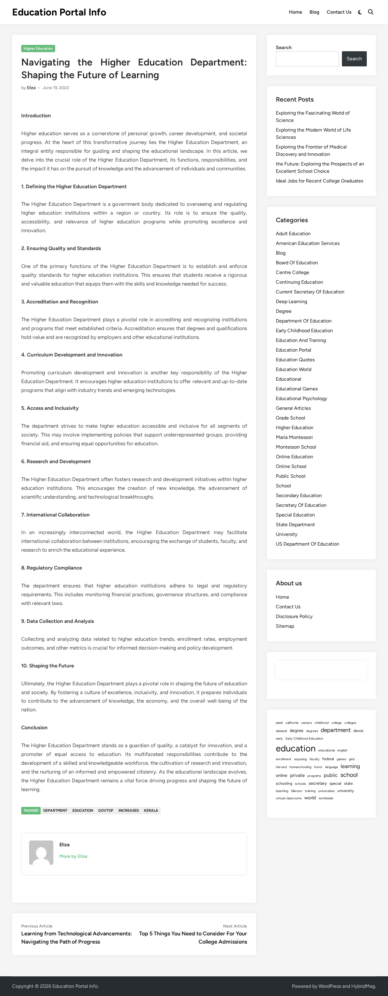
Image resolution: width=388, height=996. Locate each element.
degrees (312, 731)
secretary (318, 783)
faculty (314, 759)
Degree (284, 311)
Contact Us (339, 12)
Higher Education (38, 48)
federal (328, 759)
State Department (295, 524)
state (348, 783)
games (341, 759)
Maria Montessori (294, 437)
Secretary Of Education (301, 505)
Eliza (31, 87)
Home (295, 12)
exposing (300, 759)
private (297, 775)
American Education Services (308, 243)
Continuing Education (299, 282)
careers (306, 723)
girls (352, 759)
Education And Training (301, 340)
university (345, 790)
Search (284, 47)
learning (350, 766)
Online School (291, 466)
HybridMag (363, 986)
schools (300, 784)
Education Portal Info (59, 12)
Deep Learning (291, 301)
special (335, 783)
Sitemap (285, 626)
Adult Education (293, 233)
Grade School (290, 418)
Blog (314, 12)
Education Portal (293, 350)
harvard (281, 767)
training (310, 791)
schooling (284, 783)
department (55, 810)
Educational (288, 379)
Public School (291, 476)
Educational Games (297, 389)
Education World (293, 369)
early (279, 738)
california (292, 723)
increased (129, 810)
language (331, 767)
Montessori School (296, 447)
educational (326, 750)
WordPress (330, 986)
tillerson (296, 791)
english (342, 750)
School (283, 486)
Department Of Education (304, 321)
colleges (350, 723)
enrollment (283, 759)
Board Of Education (297, 263)
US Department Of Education (307, 544)
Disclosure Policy (294, 616)
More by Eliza (73, 856)
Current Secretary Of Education (310, 292)
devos (358, 730)
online (281, 775)
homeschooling (300, 767)
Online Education (294, 457)
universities (326, 791)
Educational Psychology (301, 398)
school (349, 774)
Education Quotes (295, 360)
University (286, 534)
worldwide (326, 798)
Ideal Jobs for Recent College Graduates (319, 181)
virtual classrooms (289, 798)
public (331, 775)
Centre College (292, 272)
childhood (322, 723)
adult (279, 723)
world (310, 797)
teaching (282, 791)
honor (318, 767)
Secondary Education (299, 495)
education (82, 810)
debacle (281, 731)
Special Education (295, 515)
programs (314, 776)
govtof (105, 810)
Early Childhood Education (304, 330)
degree (296, 730)
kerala (151, 810)
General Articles (293, 408)
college (336, 723)
